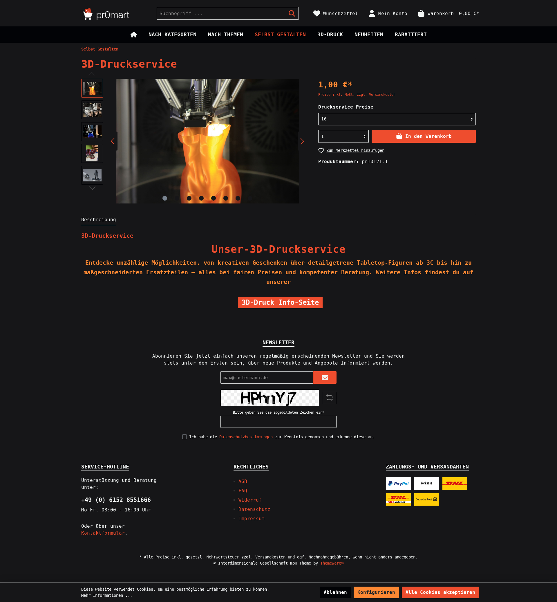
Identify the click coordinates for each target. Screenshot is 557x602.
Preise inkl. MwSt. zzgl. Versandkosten (356, 95)
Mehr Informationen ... (106, 595)
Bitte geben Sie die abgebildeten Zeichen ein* (278, 412)
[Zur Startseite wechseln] (113, 13)
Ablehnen (335, 592)
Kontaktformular (103, 533)
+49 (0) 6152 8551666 (116, 499)
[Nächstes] (302, 141)
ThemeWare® (331, 563)
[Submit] (325, 377)
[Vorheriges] (113, 141)
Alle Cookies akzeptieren (440, 592)
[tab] (98, 219)
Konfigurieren (376, 592)
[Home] (134, 34)
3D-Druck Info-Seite (280, 302)
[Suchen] (292, 13)
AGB (242, 481)
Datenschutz (254, 509)
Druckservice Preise (345, 107)
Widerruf (250, 500)
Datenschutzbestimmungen (246, 437)
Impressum (251, 518)
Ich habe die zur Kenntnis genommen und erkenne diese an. (282, 437)
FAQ (242, 490)
